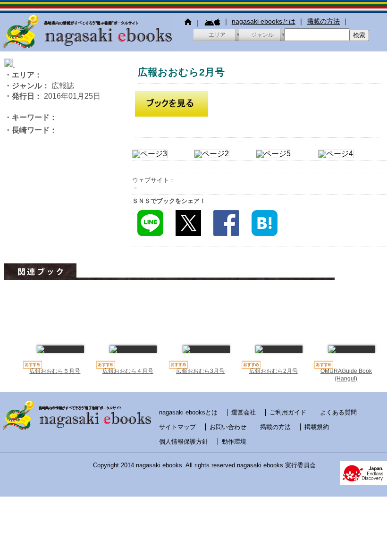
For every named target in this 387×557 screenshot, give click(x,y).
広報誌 (62, 86)
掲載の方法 (323, 21)
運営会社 (243, 412)
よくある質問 (338, 412)
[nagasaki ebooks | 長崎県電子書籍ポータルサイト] (87, 47)
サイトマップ (177, 426)
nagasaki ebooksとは (263, 21)
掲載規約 (316, 426)
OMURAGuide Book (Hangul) (346, 375)
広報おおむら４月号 (127, 371)
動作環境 (234, 441)
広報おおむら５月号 (54, 371)
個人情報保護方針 (183, 441)
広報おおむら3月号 (200, 371)
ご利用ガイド (287, 412)
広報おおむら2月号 (273, 371)
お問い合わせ (228, 426)
